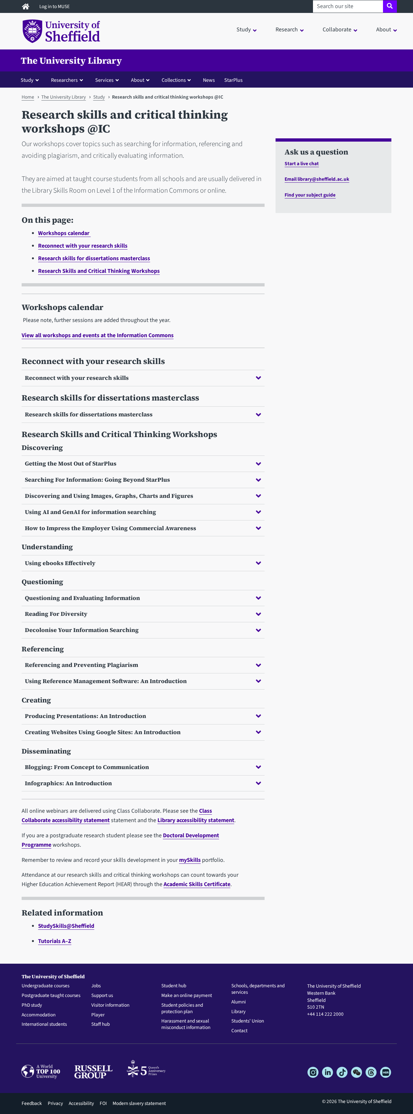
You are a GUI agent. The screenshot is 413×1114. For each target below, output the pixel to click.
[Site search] (390, 6)
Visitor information (110, 1005)
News (209, 80)
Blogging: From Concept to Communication (87, 767)
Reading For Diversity (56, 614)
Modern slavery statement (139, 1103)
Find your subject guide (310, 194)
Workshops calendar (64, 233)
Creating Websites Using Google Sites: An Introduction (103, 732)
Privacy (55, 1103)
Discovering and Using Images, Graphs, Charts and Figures (109, 496)
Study (99, 97)
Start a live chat (302, 163)
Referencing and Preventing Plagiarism (81, 665)
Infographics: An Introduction (68, 783)
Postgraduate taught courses (51, 995)
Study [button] (244, 30)
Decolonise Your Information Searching (82, 630)
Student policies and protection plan (182, 1008)
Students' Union (247, 1021)
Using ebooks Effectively (60, 563)
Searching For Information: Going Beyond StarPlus (97, 480)
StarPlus (233, 80)
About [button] (383, 30)
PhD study (32, 1005)
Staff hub (100, 1024)
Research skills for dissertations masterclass (94, 258)
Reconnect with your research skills (82, 246)
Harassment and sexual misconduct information (185, 1024)
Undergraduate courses (45, 986)
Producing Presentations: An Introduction (85, 716)
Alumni (238, 1002)
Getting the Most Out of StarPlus (70, 463)
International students (44, 1024)
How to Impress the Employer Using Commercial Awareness (110, 528)
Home (28, 97)
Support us (102, 995)
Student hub (173, 986)
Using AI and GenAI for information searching (90, 512)
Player (98, 1015)
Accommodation (38, 1015)
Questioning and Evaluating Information (82, 598)
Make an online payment (186, 995)
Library (238, 1012)
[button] (31, 80)
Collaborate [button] (337, 30)
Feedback (32, 1103)
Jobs (96, 986)
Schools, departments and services (258, 989)
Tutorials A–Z (54, 941)
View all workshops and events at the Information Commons (98, 335)
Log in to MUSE (55, 6)
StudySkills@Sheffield (66, 926)
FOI (103, 1103)
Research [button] (287, 30)
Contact (239, 1031)
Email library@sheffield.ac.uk (317, 179)
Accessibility (81, 1103)
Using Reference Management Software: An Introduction (106, 681)
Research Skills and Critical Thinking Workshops (99, 271)
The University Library (71, 60)
